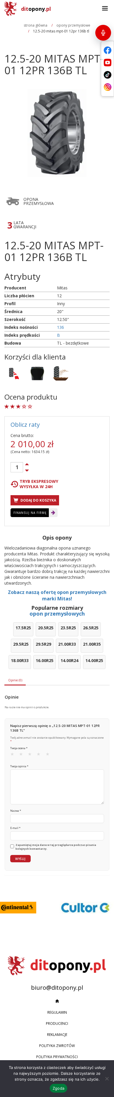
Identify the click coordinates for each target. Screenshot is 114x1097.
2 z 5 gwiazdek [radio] (23, 755)
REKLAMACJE (57, 1034)
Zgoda (58, 1088)
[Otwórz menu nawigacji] (105, 9)
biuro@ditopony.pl (57, 987)
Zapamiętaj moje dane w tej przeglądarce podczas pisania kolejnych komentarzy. (55, 847)
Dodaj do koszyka (38, 500)
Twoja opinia (19, 766)
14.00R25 (94, 660)
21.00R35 (92, 644)
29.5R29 (43, 644)
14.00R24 (69, 660)
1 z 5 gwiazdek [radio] (14, 755)
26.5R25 (91, 627)
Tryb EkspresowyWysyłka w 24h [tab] (39, 484)
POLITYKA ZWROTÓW (57, 1045)
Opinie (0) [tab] (15, 680)
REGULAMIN (57, 1012)
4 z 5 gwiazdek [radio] (40, 755)
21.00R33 (67, 644)
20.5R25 (45, 627)
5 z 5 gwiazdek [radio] (49, 755)
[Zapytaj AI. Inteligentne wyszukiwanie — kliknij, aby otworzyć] (103, 33)
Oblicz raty (25, 425)
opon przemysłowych (57, 613)
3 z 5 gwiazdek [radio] (31, 755)
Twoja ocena (18, 748)
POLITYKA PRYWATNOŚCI (57, 1056)
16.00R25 (44, 660)
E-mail (15, 828)
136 (60, 327)
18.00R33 (20, 660)
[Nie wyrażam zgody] (107, 1079)
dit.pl (36, 8)
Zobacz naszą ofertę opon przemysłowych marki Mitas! (57, 595)
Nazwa (15, 811)
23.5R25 (68, 627)
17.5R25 (23, 627)
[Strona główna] (57, 1001)
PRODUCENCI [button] (57, 1023)
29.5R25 (21, 644)
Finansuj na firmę (30, 513)
